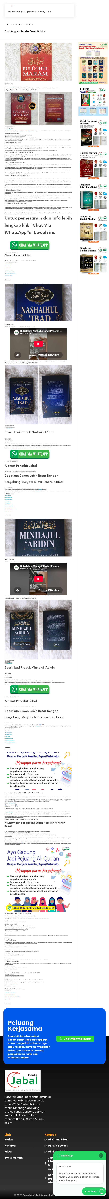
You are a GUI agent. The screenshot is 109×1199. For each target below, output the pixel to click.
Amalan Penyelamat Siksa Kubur (10, 997)
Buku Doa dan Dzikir (8, 497)
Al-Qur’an (37, 726)
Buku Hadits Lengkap (8, 499)
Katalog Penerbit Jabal (12, 803)
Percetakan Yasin (8, 999)
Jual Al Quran (7, 501)
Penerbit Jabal (9, 129)
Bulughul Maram (9, 83)
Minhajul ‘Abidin (9, 559)
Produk (34, 326)
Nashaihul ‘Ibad (9, 324)
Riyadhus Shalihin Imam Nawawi (10, 273)
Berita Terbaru (22, 326)
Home (9, 25)
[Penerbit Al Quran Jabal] (17, 6)
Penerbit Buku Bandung (9, 269)
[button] (101, 1155)
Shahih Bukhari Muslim (8, 275)
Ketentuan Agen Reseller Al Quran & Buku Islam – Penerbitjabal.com (23, 792)
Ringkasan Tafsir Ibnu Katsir (9, 271)
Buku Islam (12, 87)
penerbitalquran (14, 326)
